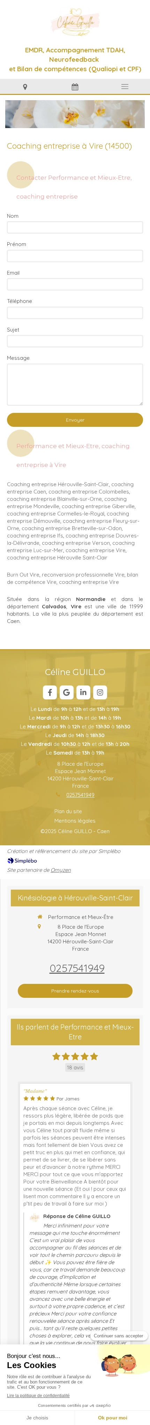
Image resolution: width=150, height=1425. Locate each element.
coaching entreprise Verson (76, 543)
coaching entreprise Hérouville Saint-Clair (57, 557)
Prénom (16, 244)
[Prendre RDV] (75, 86)
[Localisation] (25, 86)
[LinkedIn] (83, 692)
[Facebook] (50, 692)
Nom (12, 216)
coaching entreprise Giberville (98, 506)
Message (18, 358)
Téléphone (19, 301)
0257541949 (80, 795)
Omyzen (61, 870)
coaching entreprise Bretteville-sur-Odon (72, 528)
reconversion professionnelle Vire (83, 574)
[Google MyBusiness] (67, 692)
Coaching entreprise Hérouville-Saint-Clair (58, 484)
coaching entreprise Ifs (35, 535)
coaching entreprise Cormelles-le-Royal (55, 513)
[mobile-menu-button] (125, 87)
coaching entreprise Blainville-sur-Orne (54, 499)
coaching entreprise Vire (96, 550)
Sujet (13, 329)
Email (13, 272)
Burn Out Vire (23, 574)
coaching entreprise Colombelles (88, 491)
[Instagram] (100, 692)
